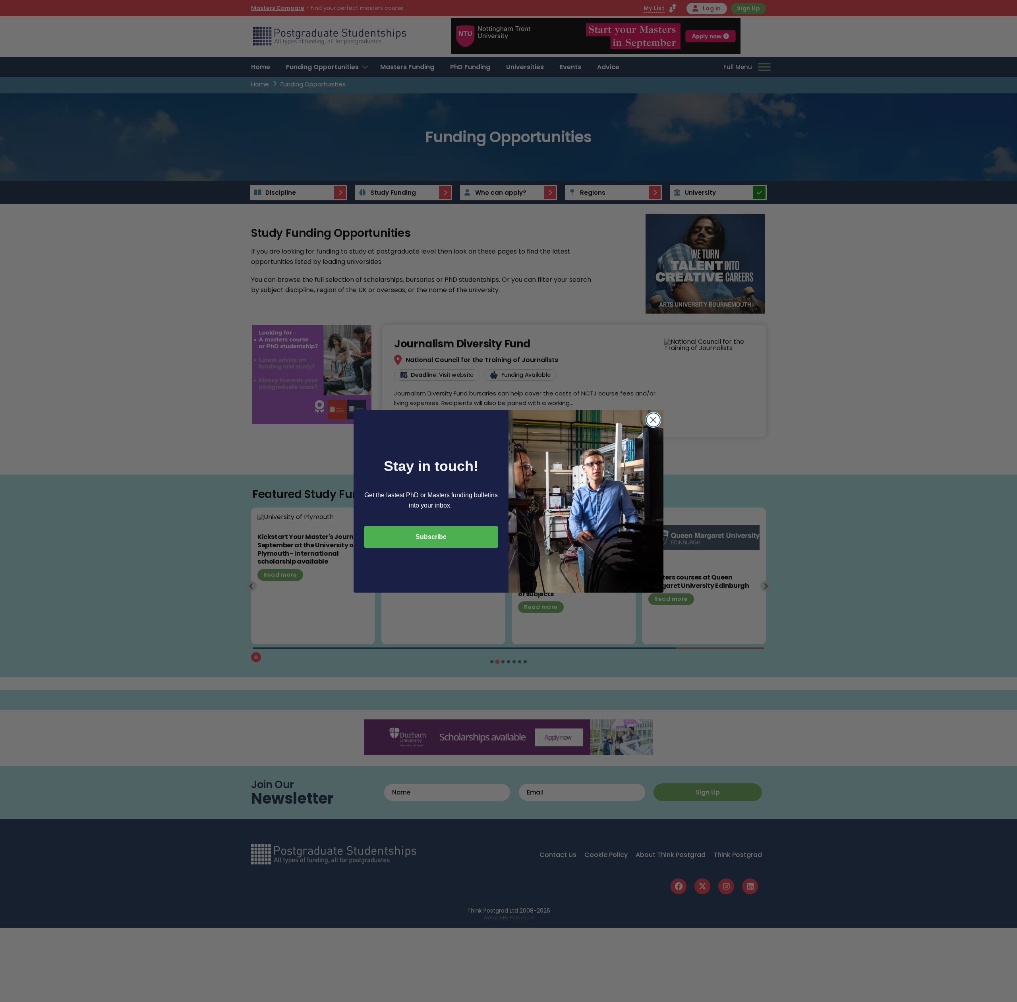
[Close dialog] (653, 420)
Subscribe (431, 536)
